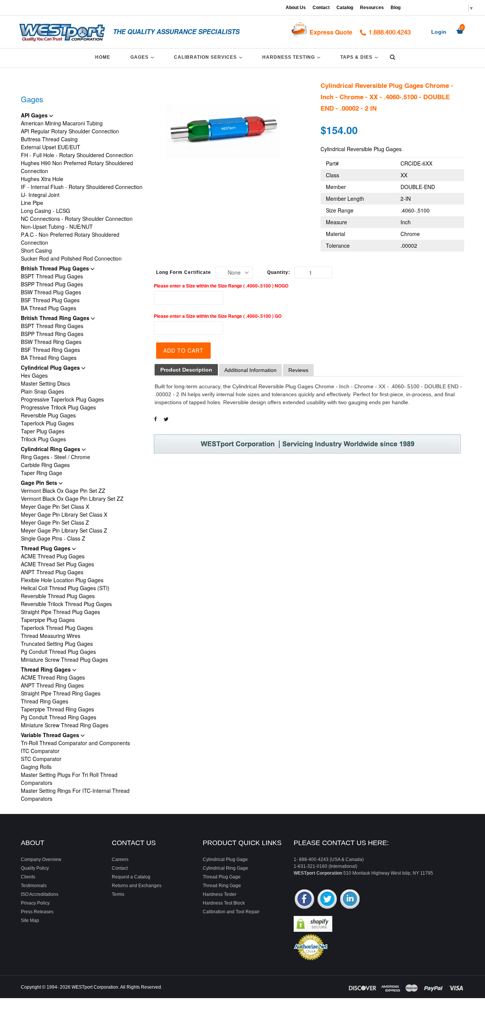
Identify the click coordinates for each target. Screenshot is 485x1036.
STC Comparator (41, 759)
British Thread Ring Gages (56, 318)
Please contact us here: (341, 843)
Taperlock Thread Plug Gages (57, 627)
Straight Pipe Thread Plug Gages (60, 612)
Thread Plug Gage (222, 877)
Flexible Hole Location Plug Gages (62, 580)
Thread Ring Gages (46, 669)
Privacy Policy (35, 903)
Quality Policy (35, 868)
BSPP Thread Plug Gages (52, 284)
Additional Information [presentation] (250, 370)
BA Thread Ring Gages (49, 357)
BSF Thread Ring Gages (50, 349)
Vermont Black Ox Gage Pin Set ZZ (63, 490)
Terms (118, 894)
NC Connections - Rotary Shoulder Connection (77, 218)
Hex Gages (34, 375)
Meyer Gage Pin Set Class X (55, 506)
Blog (396, 7)
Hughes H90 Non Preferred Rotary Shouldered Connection (77, 167)
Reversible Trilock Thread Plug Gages (66, 604)
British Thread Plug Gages (56, 268)
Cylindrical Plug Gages (51, 367)
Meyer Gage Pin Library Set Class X (64, 514)
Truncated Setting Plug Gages (57, 643)
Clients (28, 877)
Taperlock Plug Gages (47, 423)
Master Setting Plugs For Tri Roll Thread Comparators (69, 778)
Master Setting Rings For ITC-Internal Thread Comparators (75, 794)
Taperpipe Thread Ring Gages (57, 709)
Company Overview (41, 859)
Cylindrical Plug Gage (225, 859)
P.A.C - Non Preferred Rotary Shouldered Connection (70, 238)
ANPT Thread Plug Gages (52, 572)
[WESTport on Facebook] (304, 899)
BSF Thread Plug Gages (50, 300)
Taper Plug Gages (42, 431)
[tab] (186, 370)
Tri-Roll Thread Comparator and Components (75, 743)
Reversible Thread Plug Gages (58, 596)
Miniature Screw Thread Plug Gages (64, 659)
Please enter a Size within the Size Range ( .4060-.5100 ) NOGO (221, 285)
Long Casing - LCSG (45, 210)
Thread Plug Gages (46, 548)
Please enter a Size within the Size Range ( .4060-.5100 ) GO (218, 316)
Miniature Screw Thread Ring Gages (64, 725)
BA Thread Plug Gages (48, 308)
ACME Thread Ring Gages (53, 677)
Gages (143, 57)
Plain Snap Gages (42, 391)
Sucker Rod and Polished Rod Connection (71, 258)
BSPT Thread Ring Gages (52, 326)
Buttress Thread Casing (49, 139)
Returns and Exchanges (136, 885)
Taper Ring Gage (41, 473)
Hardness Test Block (224, 903)
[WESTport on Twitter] (327, 899)
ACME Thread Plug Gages (52, 556)
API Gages (35, 115)
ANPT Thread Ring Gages (52, 685)
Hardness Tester (219, 894)
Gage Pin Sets (40, 482)
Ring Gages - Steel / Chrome (55, 457)
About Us (296, 7)
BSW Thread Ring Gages (51, 341)
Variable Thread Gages (51, 735)
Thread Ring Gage (222, 885)
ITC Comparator (40, 751)
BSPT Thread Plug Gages (52, 276)
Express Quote (331, 32)
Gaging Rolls (36, 766)
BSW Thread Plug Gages (51, 292)
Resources (372, 7)
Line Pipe (32, 202)
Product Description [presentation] (186, 370)
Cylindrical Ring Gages (51, 449)
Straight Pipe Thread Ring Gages (60, 693)
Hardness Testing (292, 57)
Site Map (30, 920)
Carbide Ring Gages (45, 465)
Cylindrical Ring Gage (225, 868)
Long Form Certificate (183, 272)
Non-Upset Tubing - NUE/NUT (57, 226)
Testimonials (34, 885)
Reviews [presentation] (298, 370)
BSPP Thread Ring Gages (52, 334)
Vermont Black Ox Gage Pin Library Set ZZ (72, 498)
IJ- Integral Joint (40, 194)
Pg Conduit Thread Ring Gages (58, 717)
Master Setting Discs (45, 383)
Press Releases (37, 911)
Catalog (344, 7)
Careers (120, 859)
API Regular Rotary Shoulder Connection (70, 131)
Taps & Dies (360, 57)
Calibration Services (209, 57)
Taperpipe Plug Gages (48, 619)
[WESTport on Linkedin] (350, 899)
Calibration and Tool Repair (231, 911)
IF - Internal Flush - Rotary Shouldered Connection (81, 187)
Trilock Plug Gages (43, 439)
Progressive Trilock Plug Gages (58, 407)
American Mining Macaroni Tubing (62, 123)
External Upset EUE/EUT (50, 147)
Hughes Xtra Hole (42, 179)
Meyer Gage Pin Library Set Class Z (64, 530)
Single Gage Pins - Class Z (53, 538)
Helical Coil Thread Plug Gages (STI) (65, 588)
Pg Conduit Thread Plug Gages (58, 651)
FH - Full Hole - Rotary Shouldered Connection (77, 155)
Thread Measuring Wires (50, 635)
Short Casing (36, 250)
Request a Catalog (131, 877)
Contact (321, 7)
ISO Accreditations (39, 894)
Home (102, 57)
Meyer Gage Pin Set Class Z (55, 522)
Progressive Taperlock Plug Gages (62, 399)
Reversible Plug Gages (48, 415)
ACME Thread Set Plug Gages (57, 564)
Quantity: (278, 272)
